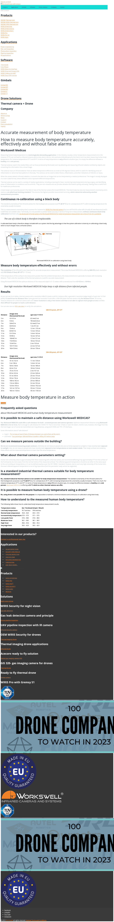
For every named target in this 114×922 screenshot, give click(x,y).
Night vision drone (7, 601)
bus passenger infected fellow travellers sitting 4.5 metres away (33, 436)
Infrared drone (6, 649)
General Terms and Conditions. (36, 920)
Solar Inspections (12, 549)
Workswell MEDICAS (13, 485)
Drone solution (43, 7)
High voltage (10, 557)
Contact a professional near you (13, 539)
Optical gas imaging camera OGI (11, 658)
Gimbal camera (6, 677)
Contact (62, 7)
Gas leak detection (7, 611)
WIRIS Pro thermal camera (54, 210)
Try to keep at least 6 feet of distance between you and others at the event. (35, 434)
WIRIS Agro (9, 589)
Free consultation (6, 124)
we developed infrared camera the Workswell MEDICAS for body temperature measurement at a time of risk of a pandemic (60, 214)
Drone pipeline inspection (9, 620)
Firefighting (10, 562)
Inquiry (3, 126)
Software (32, 7)
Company (53, 7)
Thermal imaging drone (9, 639)
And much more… (12, 565)
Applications (14, 7)
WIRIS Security (10, 586)
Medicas (8, 591)
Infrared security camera (9, 630)
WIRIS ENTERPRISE (11, 578)
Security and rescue (13, 552)
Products (5, 7)
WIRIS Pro (9, 581)
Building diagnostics (13, 560)
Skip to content (6, 2)
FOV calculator (19, 306)
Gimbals (24, 7)
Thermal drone (6, 668)
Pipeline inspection (12, 554)
